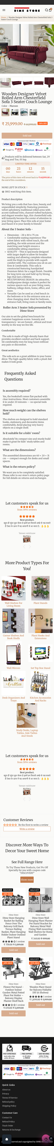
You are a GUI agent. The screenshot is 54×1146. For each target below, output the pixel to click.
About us (6, 1090)
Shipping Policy (9, 1106)
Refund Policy (8, 1121)
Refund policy (8, 1102)
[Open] (6, 1139)
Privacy (5, 1094)
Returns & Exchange (11, 1130)
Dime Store (13, 915)
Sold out (27, 135)
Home (3, 17)
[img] (27, 506)
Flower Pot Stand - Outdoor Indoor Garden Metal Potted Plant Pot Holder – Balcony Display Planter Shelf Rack (14, 994)
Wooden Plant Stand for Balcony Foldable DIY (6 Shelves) (40, 990)
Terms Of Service (9, 1098)
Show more (27, 879)
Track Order (7, 1126)
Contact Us (7, 1117)
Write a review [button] (27, 828)
